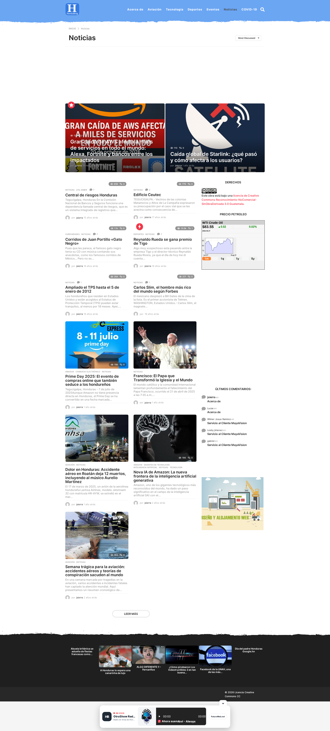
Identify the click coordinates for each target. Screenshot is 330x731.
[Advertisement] (165, 72)
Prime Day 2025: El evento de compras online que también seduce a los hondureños (92, 380)
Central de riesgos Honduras (91, 195)
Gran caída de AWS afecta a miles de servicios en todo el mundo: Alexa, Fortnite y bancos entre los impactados (111, 151)
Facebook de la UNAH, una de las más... (215, 670)
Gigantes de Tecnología (157, 465)
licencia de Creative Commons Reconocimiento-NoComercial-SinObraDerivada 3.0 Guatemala (230, 200)
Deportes (195, 9)
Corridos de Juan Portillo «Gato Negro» (93, 241)
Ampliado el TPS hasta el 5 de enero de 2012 (92, 289)
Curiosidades (72, 234)
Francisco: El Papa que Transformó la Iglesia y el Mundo (163, 378)
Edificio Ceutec (147, 194)
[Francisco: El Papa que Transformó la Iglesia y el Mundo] (165, 345)
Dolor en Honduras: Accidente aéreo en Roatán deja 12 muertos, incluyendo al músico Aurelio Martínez (95, 475)
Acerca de (135, 9)
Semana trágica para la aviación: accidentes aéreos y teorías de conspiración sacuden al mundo (95, 570)
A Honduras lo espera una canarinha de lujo (115, 671)
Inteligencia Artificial (145, 467)
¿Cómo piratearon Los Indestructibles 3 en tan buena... (182, 670)
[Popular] (71, 105)
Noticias (230, 9)
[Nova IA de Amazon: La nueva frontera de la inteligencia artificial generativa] (165, 438)
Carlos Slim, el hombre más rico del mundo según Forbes (162, 289)
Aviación (155, 9)
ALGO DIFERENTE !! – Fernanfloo (149, 668)
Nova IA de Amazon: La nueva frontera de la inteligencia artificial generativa (165, 476)
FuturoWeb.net (218, 716)
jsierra (211, 397)
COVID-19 (249, 9)
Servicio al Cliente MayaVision (227, 423)
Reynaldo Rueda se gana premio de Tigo (163, 241)
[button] (262, 9)
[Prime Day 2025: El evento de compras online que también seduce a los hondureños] (96, 345)
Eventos (213, 9)
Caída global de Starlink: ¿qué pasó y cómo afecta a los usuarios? (213, 157)
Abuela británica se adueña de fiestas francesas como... (82, 651)
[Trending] (139, 226)
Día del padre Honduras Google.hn (248, 650)
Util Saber (81, 190)
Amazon (69, 372)
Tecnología (174, 9)
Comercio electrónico (88, 372)
